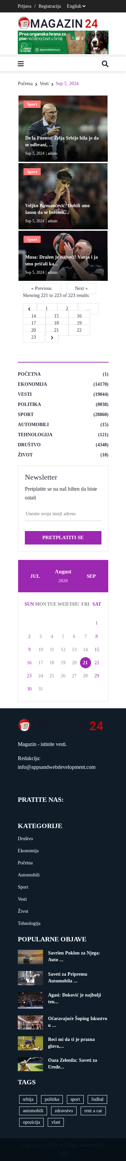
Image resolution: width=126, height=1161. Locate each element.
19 (79, 323)
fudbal (97, 1099)
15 (57, 316)
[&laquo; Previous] (30, 308)
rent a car (93, 1110)
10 (40, 649)
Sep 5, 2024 (67, 83)
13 (74, 649)
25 (51, 675)
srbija (28, 1099)
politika (52, 1099)
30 (29, 688)
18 (57, 323)
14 (34, 316)
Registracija (50, 6)
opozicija (31, 1122)
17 (34, 323)
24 (40, 675)
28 (85, 675)
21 (57, 330)
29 (96, 675)
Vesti (44, 83)
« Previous (42, 288)
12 (63, 649)
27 (74, 675)
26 (63, 675)
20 (34, 330)
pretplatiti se (63, 537)
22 (79, 330)
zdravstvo (64, 1110)
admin (52, 153)
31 (40, 688)
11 (52, 649)
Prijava (24, 6)
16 (79, 316)
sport (75, 1099)
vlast (55, 1122)
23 (29, 675)
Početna (25, 83)
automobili (33, 1110)
